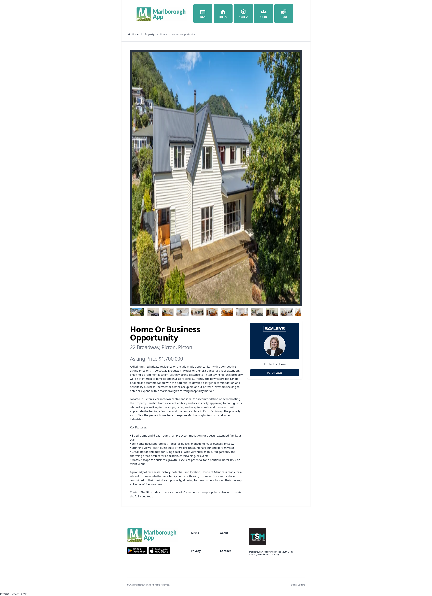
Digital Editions (298, 584)
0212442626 (274, 373)
